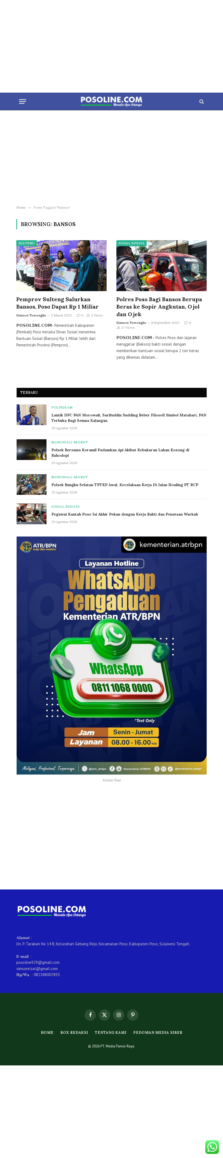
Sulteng (26, 243)
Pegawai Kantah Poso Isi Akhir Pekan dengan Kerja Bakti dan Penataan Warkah (124, 514)
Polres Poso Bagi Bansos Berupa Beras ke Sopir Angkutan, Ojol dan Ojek (159, 306)
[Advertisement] (111, 46)
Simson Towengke (31, 315)
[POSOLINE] (111, 101)
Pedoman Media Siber (157, 1032)
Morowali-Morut (69, 442)
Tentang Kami (110, 1032)
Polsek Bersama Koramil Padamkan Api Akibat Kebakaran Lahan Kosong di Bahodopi (120, 452)
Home (47, 1032)
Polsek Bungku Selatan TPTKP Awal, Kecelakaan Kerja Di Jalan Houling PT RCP (124, 484)
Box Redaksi (74, 1032)
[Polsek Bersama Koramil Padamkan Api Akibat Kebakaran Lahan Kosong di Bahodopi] (32, 449)
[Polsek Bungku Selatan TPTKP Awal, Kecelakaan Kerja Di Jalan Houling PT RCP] (32, 484)
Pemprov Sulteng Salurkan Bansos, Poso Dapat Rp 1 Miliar (57, 303)
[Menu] (22, 101)
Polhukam (62, 407)
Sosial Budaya (131, 243)
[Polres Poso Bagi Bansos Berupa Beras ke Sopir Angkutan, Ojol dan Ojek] (161, 265)
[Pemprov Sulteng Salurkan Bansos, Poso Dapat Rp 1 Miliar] (61, 265)
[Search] (201, 101)
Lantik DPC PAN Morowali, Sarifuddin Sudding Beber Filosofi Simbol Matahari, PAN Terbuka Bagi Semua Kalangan (128, 418)
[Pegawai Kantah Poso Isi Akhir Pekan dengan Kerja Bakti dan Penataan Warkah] (32, 514)
